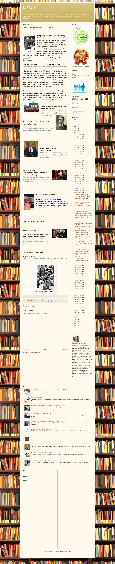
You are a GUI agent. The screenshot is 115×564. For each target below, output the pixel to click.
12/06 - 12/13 (78, 141)
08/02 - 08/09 (78, 179)
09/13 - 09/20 (78, 166)
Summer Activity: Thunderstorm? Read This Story (82, 202)
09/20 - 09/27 (78, 164)
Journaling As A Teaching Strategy (83, 249)
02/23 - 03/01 (78, 297)
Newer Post (26, 349)
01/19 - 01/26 (78, 308)
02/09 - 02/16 (78, 301)
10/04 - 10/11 (78, 160)
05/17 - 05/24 (78, 271)
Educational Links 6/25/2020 (81, 232)
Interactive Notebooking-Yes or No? (83, 247)
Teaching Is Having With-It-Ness (82, 230)
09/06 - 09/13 (78, 169)
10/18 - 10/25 (78, 156)
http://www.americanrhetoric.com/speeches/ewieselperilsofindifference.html (53, 155)
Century (30, 67)
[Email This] (47, 301)
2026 (75, 120)
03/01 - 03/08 (78, 295)
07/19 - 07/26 (78, 184)
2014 (75, 326)
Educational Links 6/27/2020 (81, 209)
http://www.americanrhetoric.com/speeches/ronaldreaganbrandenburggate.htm (54, 113)
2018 (75, 317)
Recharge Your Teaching (36, 397)
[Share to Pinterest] (53, 301)
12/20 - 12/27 (78, 136)
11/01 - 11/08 (78, 151)
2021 (75, 130)
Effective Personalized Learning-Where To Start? (82, 257)
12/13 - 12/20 (78, 139)
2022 (75, 128)
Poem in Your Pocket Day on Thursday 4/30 (41, 413)
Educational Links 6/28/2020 (81, 194)
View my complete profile (78, 377)
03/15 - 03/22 (78, 291)
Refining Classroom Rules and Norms (83, 215)
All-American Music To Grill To (82, 211)
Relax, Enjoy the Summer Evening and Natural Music (83, 240)
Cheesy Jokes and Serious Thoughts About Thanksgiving (43, 460)
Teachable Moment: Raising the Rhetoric (82, 254)
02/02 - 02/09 (78, 304)
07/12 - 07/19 (78, 186)
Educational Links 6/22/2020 (81, 260)
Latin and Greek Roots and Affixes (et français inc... (83, 244)
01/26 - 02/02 (78, 306)
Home (45, 349)
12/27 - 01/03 (78, 134)
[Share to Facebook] (51, 301)
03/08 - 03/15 (78, 293)
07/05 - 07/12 (78, 188)
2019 (75, 315)
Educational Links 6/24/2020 (81, 234)
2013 (75, 328)
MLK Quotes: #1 (34, 437)
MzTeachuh (32, 7)
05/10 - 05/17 (78, 273)
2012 (75, 330)
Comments (76, 112)
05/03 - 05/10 (78, 276)
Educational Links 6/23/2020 (81, 251)
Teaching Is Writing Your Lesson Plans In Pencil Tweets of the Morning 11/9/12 (49, 389)
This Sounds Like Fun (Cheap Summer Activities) (81, 199)
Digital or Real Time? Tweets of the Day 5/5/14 (41, 429)
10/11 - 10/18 (78, 158)
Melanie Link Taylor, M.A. (80, 343)
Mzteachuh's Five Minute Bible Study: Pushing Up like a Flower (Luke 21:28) (48, 405)
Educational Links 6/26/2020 (81, 217)
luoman (60, 551)
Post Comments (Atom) (34, 352)
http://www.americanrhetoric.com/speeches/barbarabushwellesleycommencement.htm (36, 179)
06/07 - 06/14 (78, 265)
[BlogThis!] (48, 301)
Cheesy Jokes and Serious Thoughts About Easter (42, 453)
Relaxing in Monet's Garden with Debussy (82, 237)
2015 (75, 323)
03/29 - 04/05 (78, 286)
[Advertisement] (35, 493)
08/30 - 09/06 (78, 171)
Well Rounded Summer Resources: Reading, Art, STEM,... (82, 220)
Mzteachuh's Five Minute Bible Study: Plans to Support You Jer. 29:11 (46, 421)
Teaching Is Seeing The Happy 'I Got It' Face (83, 223)
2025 (75, 122)
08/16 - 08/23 (78, 175)
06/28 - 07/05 (78, 190)
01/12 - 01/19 (78, 310)
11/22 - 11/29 (78, 145)
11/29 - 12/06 (78, 143)
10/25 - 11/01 (78, 154)
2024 (75, 124)
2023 (75, 126)
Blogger (69, 551)
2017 (75, 319)
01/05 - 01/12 (78, 312)
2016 (75, 321)
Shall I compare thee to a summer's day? (83, 206)
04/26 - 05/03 (78, 278)
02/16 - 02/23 (78, 299)
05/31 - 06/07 (78, 267)
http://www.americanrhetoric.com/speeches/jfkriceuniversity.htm (36, 241)
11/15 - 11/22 (78, 147)
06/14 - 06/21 (78, 263)
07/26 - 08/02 (78, 181)
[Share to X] (50, 301)
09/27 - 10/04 (78, 162)
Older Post (65, 349)
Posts (75, 110)
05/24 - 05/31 (78, 269)
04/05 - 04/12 (78, 284)
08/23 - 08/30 (78, 173)
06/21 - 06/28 (78, 192)
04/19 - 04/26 (78, 280)
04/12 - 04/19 (78, 282)
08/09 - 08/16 (78, 177)
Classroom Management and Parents (83, 213)
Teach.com (76, 103)
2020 (75, 132)
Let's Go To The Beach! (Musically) (83, 196)
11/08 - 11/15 (78, 149)
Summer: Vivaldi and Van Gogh (38, 445)
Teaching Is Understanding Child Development (82, 227)
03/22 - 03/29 (78, 289)
